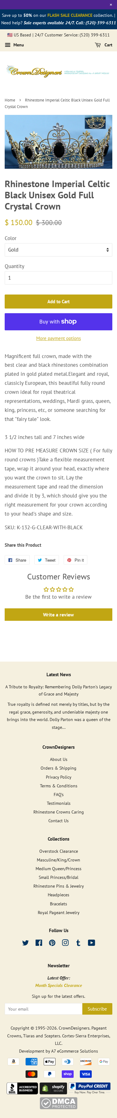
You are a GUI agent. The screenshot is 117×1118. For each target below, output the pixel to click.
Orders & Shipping (58, 768)
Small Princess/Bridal (58, 877)
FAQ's (59, 794)
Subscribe (97, 1009)
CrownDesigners (74, 1028)
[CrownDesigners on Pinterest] (52, 944)
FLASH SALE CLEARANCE (69, 15)
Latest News (58, 674)
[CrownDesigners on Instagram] (65, 944)
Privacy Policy (58, 777)
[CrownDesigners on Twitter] (25, 944)
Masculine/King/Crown (58, 860)
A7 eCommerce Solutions (74, 1051)
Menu (18, 45)
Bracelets (58, 904)
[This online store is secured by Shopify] (53, 1092)
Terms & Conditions (58, 786)
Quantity (14, 266)
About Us (58, 759)
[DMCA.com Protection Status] (58, 1107)
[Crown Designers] (22, 1092)
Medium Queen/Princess (58, 868)
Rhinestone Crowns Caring (58, 812)
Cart (107, 45)
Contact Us (58, 820)
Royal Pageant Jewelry (59, 912)
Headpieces (58, 895)
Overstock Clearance (58, 851)
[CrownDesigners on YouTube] (91, 944)
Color (11, 238)
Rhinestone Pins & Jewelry (58, 886)
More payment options (58, 338)
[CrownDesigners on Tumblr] (78, 944)
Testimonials (59, 803)
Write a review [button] (58, 614)
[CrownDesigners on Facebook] (38, 944)
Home (10, 100)
